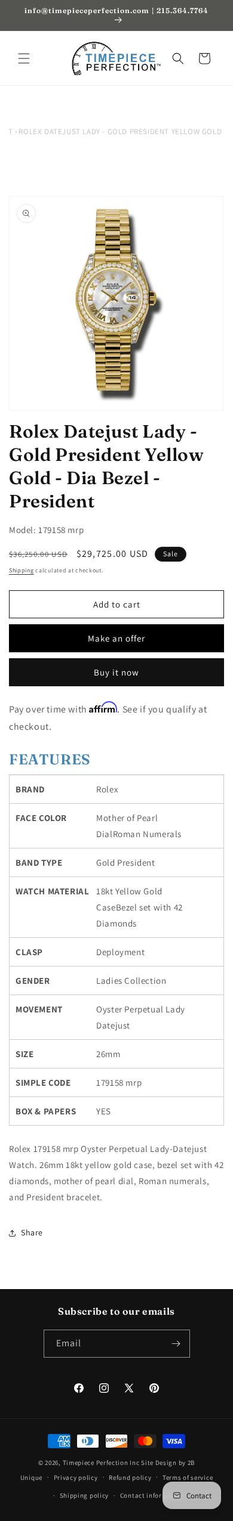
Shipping (21, 570)
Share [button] (32, 1232)
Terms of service (188, 1477)
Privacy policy (76, 1477)
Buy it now (116, 672)
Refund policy (130, 1477)
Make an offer (116, 638)
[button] (24, 58)
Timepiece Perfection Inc (101, 1462)
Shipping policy (84, 1495)
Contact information (152, 1495)
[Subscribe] (176, 1344)
